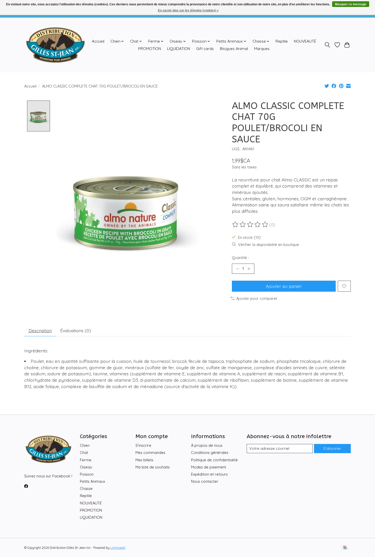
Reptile (282, 41)
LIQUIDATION (178, 48)
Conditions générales (209, 452)
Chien (85, 445)
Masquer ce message (350, 4)
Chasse (86, 488)
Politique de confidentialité (214, 459)
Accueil (98, 41)
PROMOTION (149, 48)
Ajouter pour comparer (257, 298)
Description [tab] (40, 330)
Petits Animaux (92, 481)
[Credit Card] (345, 547)
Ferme (85, 459)
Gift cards (205, 48)
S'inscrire (143, 445)
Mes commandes (150, 452)
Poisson (87, 474)
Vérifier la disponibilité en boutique (268, 244)
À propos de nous (206, 445)
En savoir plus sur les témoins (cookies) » (188, 10)
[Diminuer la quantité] (237, 268)
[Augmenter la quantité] (248, 268)
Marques (262, 48)
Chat (84, 452)
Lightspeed (117, 548)
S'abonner (332, 448)
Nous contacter (204, 481)
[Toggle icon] (327, 44)
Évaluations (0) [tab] (75, 330)
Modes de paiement (208, 467)
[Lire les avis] (250, 224)
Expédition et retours (209, 474)
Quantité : (240, 257)
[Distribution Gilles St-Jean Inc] (55, 44)
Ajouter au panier (284, 286)
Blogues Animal (234, 48)
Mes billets (144, 459)
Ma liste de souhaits (152, 467)
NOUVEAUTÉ (305, 41)
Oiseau (86, 467)
